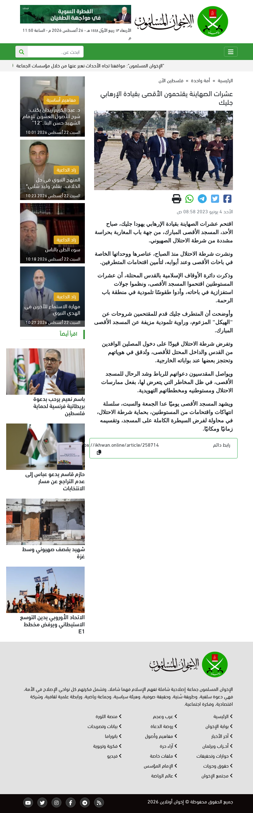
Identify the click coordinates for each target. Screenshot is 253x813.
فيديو (113, 755)
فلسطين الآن (171, 79)
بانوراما (112, 735)
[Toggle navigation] (231, 52)
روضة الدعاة (162, 725)
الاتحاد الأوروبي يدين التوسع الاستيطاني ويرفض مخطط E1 (52, 623)
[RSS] (99, 802)
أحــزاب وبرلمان (216, 745)
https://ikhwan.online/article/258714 (118, 444)
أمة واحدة (200, 79)
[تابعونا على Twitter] (42, 802)
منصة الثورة (107, 715)
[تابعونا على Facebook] (71, 802)
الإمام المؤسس (159, 765)
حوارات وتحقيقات (213, 755)
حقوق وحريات (216, 765)
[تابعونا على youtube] (28, 802)
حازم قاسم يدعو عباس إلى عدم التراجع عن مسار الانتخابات (55, 480)
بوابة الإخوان (217, 725)
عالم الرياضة (162, 775)
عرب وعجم (163, 715)
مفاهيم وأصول (159, 735)
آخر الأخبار (220, 735)
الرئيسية (225, 79)
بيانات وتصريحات (103, 725)
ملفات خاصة (162, 755)
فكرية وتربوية (106, 745)
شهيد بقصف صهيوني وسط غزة (53, 552)
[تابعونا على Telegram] (85, 802)
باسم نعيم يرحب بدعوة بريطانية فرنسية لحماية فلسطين (59, 405)
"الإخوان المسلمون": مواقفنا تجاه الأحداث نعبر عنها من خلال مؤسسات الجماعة (106, 65)
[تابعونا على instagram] (56, 802)
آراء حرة (167, 745)
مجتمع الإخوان (215, 775)
